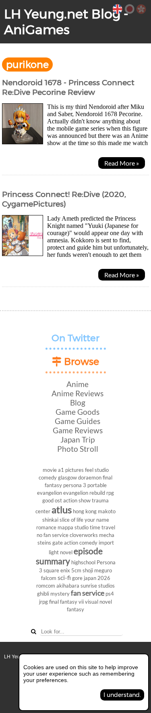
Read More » (121, 163)
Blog (77, 402)
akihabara (67, 585)
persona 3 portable (85, 485)
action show (77, 500)
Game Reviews (78, 430)
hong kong (85, 511)
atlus (62, 509)
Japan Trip (77, 439)
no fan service (52, 535)
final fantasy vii (66, 601)
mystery (60, 593)
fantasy (75, 609)
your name (97, 519)
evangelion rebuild (84, 493)
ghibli (43, 593)
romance (46, 527)
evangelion (49, 493)
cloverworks (84, 535)
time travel (102, 527)
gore (77, 578)
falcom (48, 578)
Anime (77, 384)
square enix (56, 570)
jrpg (43, 601)
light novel (60, 552)
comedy (48, 477)
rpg (110, 493)
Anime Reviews (77, 393)
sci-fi (64, 577)
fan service (87, 593)
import (106, 542)
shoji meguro (97, 570)
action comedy (80, 542)
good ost (52, 500)
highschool (83, 562)
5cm (76, 570)
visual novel (98, 601)
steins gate (50, 542)
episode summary (69, 556)
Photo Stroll (77, 448)
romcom (45, 585)
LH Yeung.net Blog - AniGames (66, 21)
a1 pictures (71, 470)
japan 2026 (97, 578)
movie (50, 470)
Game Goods (77, 411)
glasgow (67, 477)
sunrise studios (98, 585)
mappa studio (73, 527)
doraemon (89, 477)
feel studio (97, 470)
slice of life (71, 519)
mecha (106, 535)
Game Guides (77, 421)
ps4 (109, 593)
